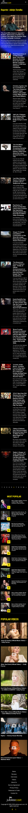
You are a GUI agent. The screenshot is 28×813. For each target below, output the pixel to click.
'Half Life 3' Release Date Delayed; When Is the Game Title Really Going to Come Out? (20, 118)
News (14, 771)
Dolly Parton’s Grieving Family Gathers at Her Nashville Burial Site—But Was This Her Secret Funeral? (19, 548)
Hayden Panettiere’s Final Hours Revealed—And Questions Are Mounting (19, 582)
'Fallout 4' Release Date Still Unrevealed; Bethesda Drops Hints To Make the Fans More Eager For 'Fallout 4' (20, 433)
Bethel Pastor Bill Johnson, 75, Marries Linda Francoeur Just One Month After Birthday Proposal (19, 514)
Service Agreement (14, 785)
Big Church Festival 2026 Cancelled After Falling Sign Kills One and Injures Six (18, 525)
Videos (14, 779)
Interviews (14, 777)
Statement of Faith (14, 790)
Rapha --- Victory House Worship (11, 735)
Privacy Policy (14, 788)
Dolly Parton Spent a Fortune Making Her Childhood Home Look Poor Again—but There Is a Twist (19, 571)
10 (23, 487)
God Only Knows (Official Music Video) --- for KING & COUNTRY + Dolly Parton (14, 689)
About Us (14, 782)
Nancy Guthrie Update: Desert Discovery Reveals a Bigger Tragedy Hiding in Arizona (19, 605)
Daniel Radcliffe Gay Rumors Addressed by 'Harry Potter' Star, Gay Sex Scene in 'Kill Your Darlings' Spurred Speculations (20, 303)
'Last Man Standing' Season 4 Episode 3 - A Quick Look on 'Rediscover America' (20, 180)
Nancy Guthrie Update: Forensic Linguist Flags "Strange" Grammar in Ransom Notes (19, 502)
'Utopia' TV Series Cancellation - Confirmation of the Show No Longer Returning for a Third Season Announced (19, 236)
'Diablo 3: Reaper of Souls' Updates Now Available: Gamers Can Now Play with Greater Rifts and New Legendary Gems (20, 456)
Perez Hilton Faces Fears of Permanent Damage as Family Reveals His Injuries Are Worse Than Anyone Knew (19, 537)
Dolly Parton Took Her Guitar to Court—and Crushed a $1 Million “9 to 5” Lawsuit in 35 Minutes (19, 559)
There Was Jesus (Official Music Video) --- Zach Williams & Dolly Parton (14, 712)
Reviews (14, 774)
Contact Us (14, 793)
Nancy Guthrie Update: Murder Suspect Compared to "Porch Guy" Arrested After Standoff (19, 594)
